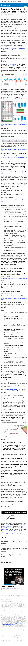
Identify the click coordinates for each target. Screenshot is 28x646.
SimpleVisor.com (5, 588)
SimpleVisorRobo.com (15, 588)
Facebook (11, 530)
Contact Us (4, 1)
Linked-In (20, 530)
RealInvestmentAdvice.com (7, 589)
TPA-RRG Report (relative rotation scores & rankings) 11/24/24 (14, 549)
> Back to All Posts (6, 562)
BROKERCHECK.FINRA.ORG (8, 595)
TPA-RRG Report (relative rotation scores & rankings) (14, 542)
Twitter (15, 530)
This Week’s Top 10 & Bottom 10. (11, 555)
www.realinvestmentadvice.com (9, 624)
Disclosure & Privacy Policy (8, 593)
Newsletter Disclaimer (20, 593)
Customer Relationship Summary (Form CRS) (11, 533)
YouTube (3, 532)
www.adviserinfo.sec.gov (19, 623)
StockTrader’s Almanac (13, 64)
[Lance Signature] (14, 518)
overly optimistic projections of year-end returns (12, 48)
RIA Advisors (6, 524)
